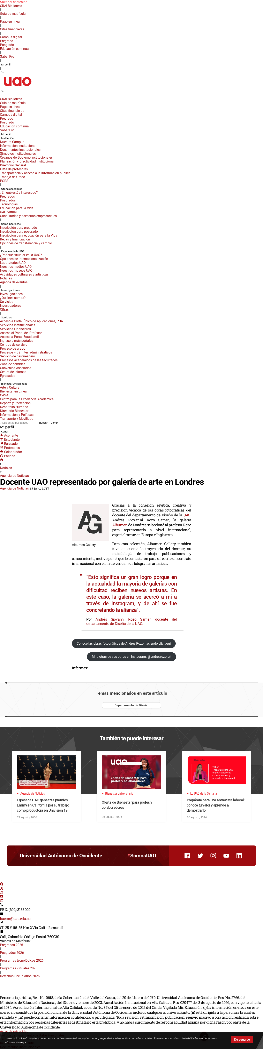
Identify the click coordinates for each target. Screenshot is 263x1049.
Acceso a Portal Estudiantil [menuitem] (19, 337)
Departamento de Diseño (131, 705)
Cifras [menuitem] (4, 309)
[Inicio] (1, 460)
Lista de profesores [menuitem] (14, 169)
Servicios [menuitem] (6, 302)
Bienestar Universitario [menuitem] (14, 383)
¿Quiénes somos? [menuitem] (13, 298)
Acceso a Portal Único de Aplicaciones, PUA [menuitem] (31, 321)
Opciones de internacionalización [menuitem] (24, 259)
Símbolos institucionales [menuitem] (18, 154)
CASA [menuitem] (4, 395)
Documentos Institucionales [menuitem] (20, 150)
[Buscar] (2, 72)
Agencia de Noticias (14, 476)
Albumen (120, 524)
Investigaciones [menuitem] (10, 290)
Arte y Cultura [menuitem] (10, 387)
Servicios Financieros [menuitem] (15, 329)
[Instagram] (1, 893)
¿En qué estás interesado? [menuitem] (19, 192)
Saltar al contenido (13, 2)
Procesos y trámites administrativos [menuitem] (26, 352)
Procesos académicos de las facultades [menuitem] (29, 360)
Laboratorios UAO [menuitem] (13, 263)
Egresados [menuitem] (7, 376)
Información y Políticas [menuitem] (16, 415)
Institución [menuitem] (7, 138)
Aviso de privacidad (14, 1031)
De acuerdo (242, 1039)
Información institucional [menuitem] (18, 146)
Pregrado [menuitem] (6, 41)
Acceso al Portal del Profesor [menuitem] (21, 333)
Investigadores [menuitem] (10, 306)
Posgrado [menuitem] (7, 45)
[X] (1, 889)
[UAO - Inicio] (17, 87)
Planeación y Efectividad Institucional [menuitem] (27, 161)
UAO (186, 514)
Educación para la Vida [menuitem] (16, 208)
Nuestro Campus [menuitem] (12, 142)
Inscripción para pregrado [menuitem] (18, 228)
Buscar (43, 422)
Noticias (6, 468)
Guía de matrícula (13, 14)
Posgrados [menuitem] (8, 200)
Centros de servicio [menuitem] (13, 345)
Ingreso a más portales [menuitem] (16, 341)
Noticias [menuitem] (6, 278)
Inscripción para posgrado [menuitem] (19, 231)
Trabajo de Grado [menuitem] (12, 177)
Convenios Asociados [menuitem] (15, 368)
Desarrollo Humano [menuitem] (14, 407)
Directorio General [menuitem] (13, 165)
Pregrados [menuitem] (7, 196)
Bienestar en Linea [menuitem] (13, 391)
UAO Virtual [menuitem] (8, 212)
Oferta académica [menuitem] (11, 188)
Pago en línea (10, 21)
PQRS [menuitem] (4, 181)
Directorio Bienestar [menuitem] (14, 411)
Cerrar (54, 422)
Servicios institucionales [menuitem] (17, 325)
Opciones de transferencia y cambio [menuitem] (26, 243)
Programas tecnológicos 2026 (22, 960)
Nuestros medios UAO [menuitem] (16, 267)
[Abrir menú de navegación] (7, 92)
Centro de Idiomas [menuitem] (13, 372)
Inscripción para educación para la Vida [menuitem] (28, 235)
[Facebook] (1, 885)
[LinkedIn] (1, 901)
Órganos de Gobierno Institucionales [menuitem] (26, 157)
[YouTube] (1, 897)
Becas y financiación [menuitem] (15, 239)
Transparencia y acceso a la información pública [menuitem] (35, 173)
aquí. (23, 1042)
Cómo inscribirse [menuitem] (11, 223)
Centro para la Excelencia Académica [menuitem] (27, 399)
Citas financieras (12, 29)
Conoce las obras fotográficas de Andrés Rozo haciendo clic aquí (124, 643)
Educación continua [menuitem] (14, 49)
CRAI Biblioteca (11, 6)
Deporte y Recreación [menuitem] (15, 403)
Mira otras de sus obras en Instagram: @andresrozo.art (131, 657)
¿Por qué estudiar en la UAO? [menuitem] (21, 255)
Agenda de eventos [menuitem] (14, 282)
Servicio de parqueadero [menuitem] (17, 356)
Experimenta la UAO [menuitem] (12, 251)
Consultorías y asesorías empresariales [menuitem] (28, 216)
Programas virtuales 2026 (18, 968)
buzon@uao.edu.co (15, 918)
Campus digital (11, 37)
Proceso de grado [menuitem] (12, 348)
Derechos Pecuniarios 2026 (20, 976)
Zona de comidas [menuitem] (12, 364)
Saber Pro (7, 56)
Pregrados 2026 (11, 945)
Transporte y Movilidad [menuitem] (16, 419)
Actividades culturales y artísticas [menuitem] (24, 274)
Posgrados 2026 (12, 953)
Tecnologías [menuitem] (9, 204)
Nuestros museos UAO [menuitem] (16, 270)
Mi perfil (5, 64)
